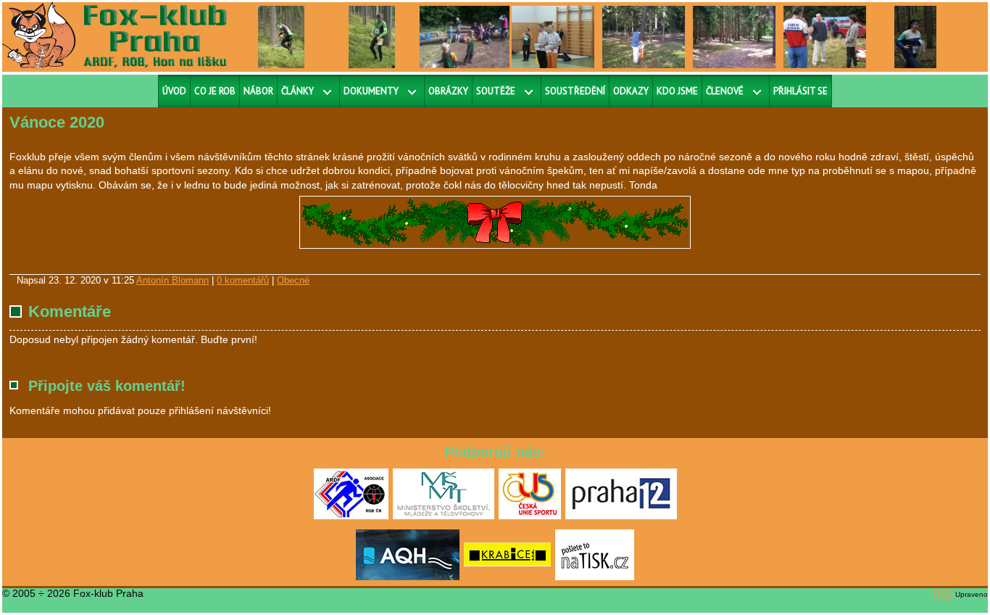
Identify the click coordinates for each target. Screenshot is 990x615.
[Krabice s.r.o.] (507, 577)
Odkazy (631, 91)
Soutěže (495, 91)
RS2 (942, 593)
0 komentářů (243, 281)
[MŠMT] (443, 516)
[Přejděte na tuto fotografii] (644, 36)
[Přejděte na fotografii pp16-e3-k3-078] (372, 36)
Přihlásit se (800, 91)
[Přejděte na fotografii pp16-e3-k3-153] (281, 36)
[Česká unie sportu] (530, 516)
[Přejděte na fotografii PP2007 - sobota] (825, 36)
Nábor (258, 91)
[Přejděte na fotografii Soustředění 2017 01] (475, 36)
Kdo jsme (677, 91)
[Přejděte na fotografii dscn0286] (553, 36)
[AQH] (407, 577)
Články (297, 91)
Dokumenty (371, 91)
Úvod (174, 91)
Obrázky (448, 91)
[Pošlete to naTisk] (594, 577)
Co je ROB (215, 91)
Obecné (293, 281)
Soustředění (575, 91)
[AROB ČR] (351, 516)
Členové (725, 91)
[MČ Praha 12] (621, 516)
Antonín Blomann (172, 281)
